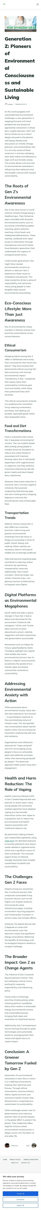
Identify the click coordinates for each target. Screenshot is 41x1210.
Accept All (20, 1194)
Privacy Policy (15, 1159)
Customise (20, 1199)
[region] (20, 1191)
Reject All (20, 1205)
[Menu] (38, 4)
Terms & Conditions (30, 1159)
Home (5, 1159)
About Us (14, 1162)
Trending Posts (21, 104)
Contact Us (25, 1162)
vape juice (9, 841)
